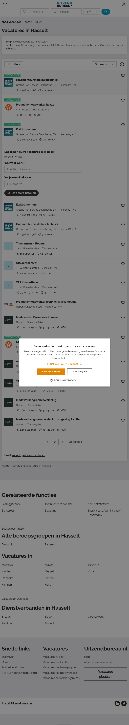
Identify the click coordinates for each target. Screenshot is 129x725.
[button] (64, 364)
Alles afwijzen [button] (79, 371)
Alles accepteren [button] (51, 371)
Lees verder (71, 358)
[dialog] (64, 362)
